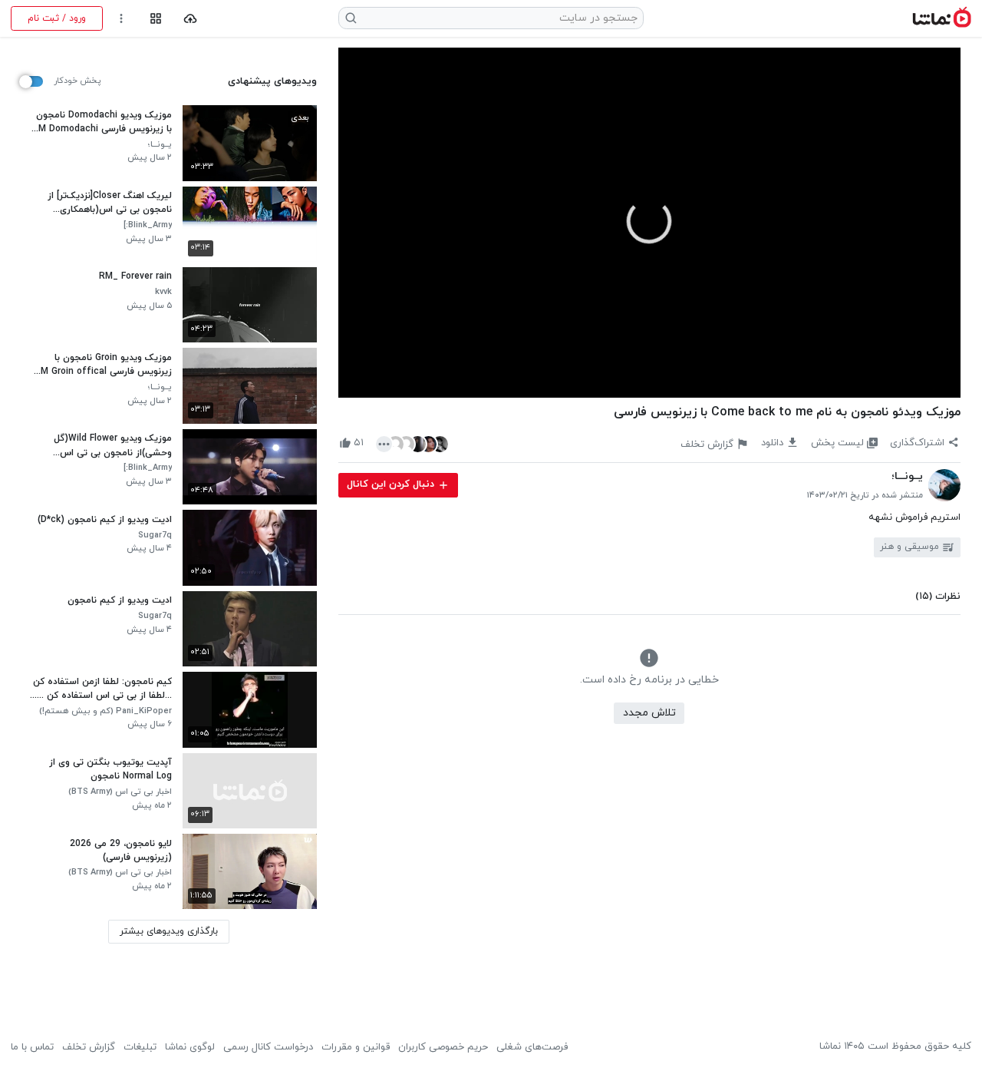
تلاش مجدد (649, 713)
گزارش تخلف (88, 1047)
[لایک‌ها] (412, 443)
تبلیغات (140, 1047)
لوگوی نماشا (190, 1047)
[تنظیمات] (121, 19)
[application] (649, 223)
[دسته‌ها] (155, 19)
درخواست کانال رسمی (268, 1047)
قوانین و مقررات (355, 1047)
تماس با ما (32, 1047)
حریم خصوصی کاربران (443, 1047)
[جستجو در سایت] (351, 18)
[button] (649, 221)
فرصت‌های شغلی (532, 1047)
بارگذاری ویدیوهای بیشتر (169, 931)
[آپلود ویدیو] (190, 18)
